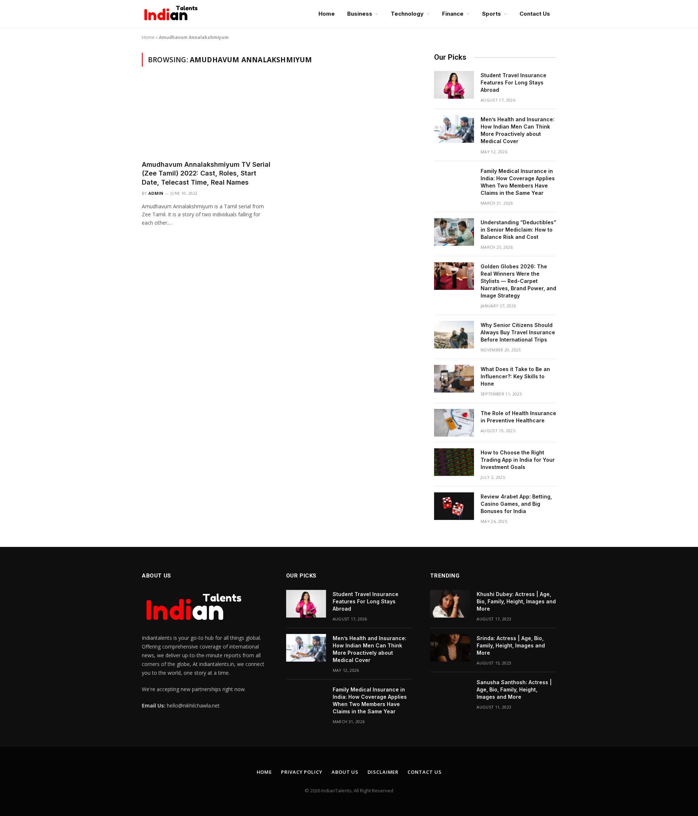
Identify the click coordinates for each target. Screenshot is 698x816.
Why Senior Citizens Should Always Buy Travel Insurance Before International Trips (518, 332)
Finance (453, 13)
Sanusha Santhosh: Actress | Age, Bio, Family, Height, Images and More (514, 689)
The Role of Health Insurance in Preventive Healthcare (518, 416)
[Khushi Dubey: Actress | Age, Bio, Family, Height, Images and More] (450, 604)
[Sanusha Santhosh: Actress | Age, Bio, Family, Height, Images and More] (450, 692)
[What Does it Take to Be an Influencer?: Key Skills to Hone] (454, 379)
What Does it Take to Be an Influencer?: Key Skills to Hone (515, 376)
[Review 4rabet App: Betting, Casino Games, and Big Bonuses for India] (454, 506)
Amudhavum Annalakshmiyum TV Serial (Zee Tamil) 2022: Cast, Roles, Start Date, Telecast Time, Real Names (206, 173)
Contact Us (535, 13)
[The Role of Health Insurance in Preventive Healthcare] (454, 423)
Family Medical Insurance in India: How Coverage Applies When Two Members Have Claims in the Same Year (518, 182)
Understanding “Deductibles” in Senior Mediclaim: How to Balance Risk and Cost (518, 229)
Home (326, 13)
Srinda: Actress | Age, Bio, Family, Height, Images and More (511, 645)
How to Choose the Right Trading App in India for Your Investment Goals (518, 459)
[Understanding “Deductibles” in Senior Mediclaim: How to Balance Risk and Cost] (454, 232)
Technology (407, 13)
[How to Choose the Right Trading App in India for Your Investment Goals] (454, 462)
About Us (345, 772)
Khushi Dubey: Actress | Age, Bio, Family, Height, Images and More (516, 601)
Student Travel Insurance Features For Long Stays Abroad (513, 82)
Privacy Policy (301, 772)
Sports (491, 13)
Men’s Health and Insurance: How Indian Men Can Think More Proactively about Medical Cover (517, 130)
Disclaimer (383, 772)
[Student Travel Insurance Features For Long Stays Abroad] (454, 85)
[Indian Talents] (172, 14)
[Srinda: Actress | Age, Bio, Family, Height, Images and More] (450, 648)
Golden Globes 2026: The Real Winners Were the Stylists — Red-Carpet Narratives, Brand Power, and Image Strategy (518, 281)
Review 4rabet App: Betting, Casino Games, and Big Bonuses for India (516, 503)
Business (359, 13)
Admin (156, 193)
